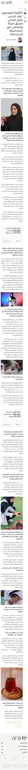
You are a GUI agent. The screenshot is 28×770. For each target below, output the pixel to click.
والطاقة (20, 322)
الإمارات (10, 650)
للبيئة (21, 216)
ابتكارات (20, 581)
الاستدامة (20, 78)
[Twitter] (25, 13)
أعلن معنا (16, 765)
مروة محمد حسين (11, 39)
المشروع (20, 390)
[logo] (6, 2)
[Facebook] (25, 9)
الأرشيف (10, 765)
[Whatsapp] (25, 17)
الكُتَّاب (24, 766)
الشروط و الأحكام (17, 766)
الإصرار (21, 483)
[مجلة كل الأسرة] (14, 738)
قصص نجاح (18, 726)
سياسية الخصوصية (6, 766)
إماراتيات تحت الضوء (17, 722)
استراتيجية (8, 263)
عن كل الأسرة (23, 765)
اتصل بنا (4, 765)
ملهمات (7, 722)
